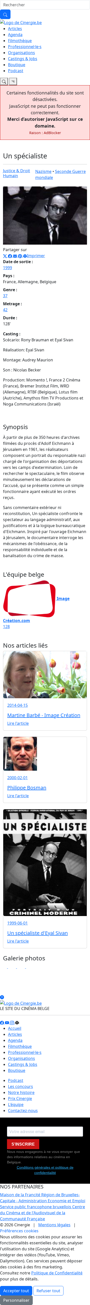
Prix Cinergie (20, 1098)
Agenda (15, 34)
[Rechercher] (5, 14)
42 (5, 310)
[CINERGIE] (21, 22)
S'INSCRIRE (23, 1144)
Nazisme (43, 171)
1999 (7, 267)
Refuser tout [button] (48, 1290)
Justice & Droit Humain (16, 173)
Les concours (20, 1086)
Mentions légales (54, 1225)
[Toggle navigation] (4, 81)
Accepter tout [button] (16, 1290)
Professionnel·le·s (25, 46)
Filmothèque (20, 40)
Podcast (15, 70)
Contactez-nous (23, 1110)
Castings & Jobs (22, 58)
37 (5, 295)
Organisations (21, 52)
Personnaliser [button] (16, 1300)
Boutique (16, 64)
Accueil (14, 1028)
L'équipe (16, 1104)
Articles (15, 28)
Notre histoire (21, 1092)
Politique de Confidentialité (56, 1273)
